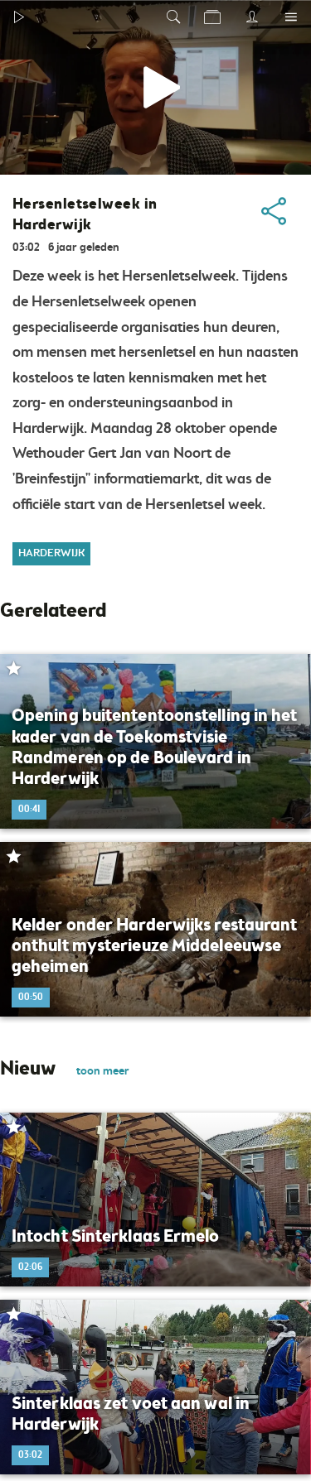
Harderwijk (51, 553)
